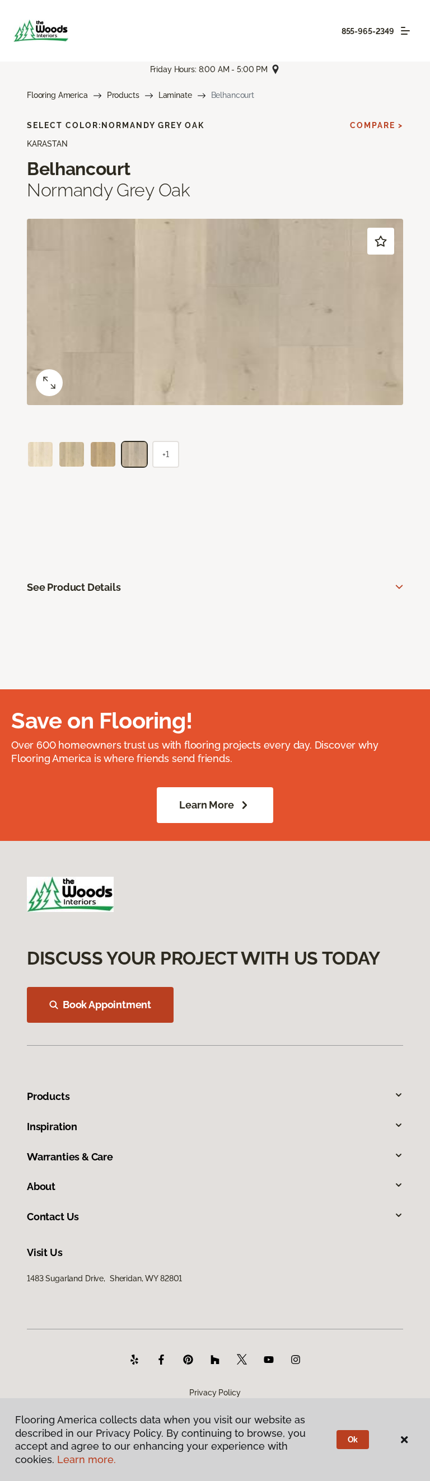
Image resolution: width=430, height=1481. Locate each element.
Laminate (175, 95)
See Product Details (74, 587)
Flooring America (57, 95)
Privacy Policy (214, 1392)
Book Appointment (107, 1004)
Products (123, 95)
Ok (353, 1439)
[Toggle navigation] (405, 31)
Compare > (376, 125)
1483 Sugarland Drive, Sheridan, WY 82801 (104, 1278)
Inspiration (52, 1126)
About (41, 1186)
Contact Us (53, 1217)
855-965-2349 (368, 31)
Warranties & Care (70, 1157)
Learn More (206, 805)
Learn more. (86, 1459)
